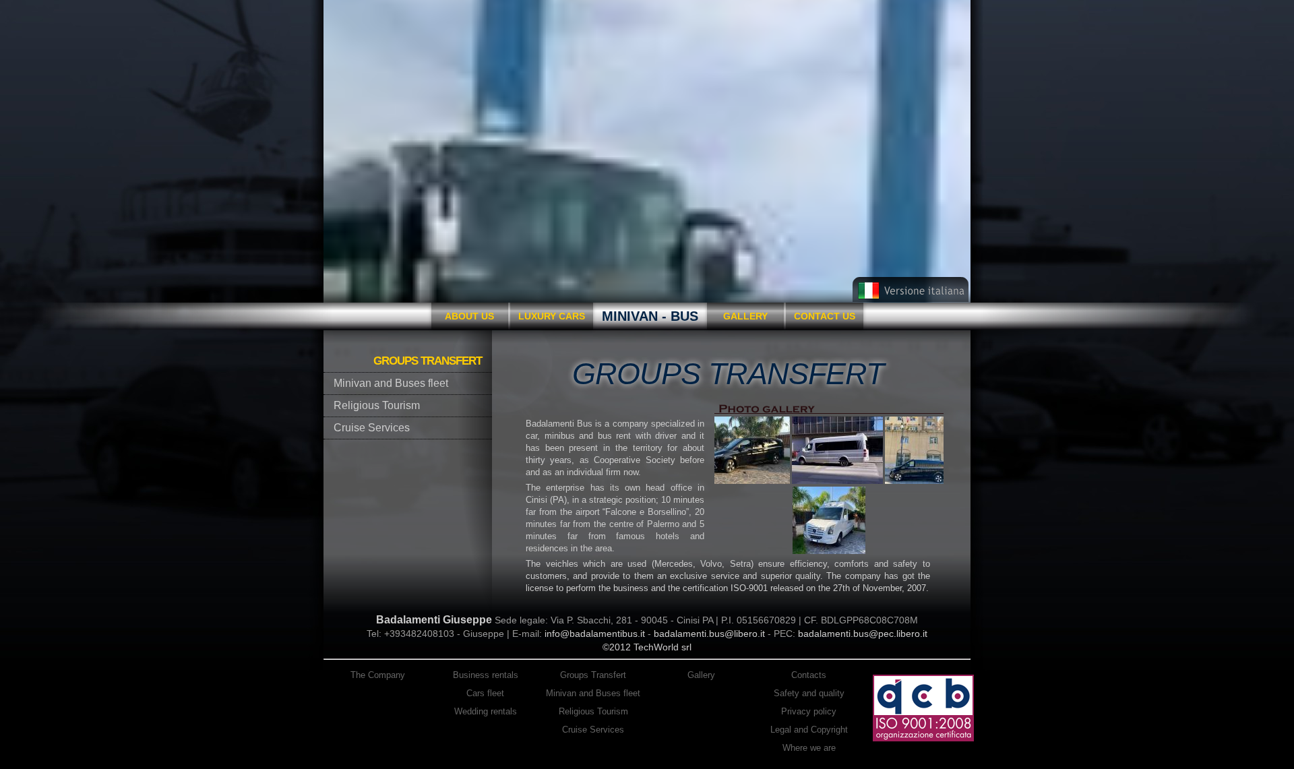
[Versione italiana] (910, 299)
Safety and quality (809, 693)
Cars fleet (485, 693)
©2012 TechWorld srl (647, 647)
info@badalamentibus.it (595, 633)
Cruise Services (593, 730)
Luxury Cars (551, 316)
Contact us (824, 316)
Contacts (808, 675)
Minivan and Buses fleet (593, 693)
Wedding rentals (485, 711)
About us (469, 316)
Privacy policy (808, 711)
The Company (377, 675)
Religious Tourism (593, 711)
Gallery (745, 316)
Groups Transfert (593, 675)
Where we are (809, 748)
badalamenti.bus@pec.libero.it (862, 633)
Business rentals (485, 675)
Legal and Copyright (809, 730)
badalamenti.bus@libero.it (709, 633)
